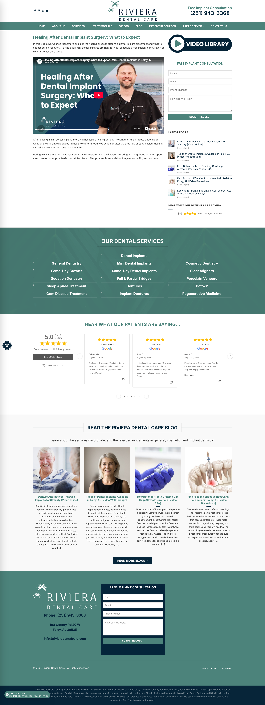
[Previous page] (118, 396)
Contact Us (219, 26)
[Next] (235, 492)
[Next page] (146, 396)
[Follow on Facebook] (35, 11)
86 (140, 396)
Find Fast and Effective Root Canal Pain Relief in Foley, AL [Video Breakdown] (204, 180)
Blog (139, 26)
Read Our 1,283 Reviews (210, 213)
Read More (189, 375)
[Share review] (123, 380)
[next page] (230, 356)
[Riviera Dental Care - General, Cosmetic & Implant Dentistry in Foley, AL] (132, 11)
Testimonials (102, 26)
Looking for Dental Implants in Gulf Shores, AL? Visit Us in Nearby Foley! (204, 192)
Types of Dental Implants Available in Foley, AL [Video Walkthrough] (203, 155)
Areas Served (192, 26)
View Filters (53, 365)
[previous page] (79, 356)
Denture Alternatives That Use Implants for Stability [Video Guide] (201, 143)
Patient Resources (162, 26)
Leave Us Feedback (53, 357)
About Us (58, 26)
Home (41, 26)
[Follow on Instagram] (39, 11)
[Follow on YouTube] (47, 11)
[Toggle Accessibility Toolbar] (7, 345)
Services (78, 26)
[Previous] (29, 492)
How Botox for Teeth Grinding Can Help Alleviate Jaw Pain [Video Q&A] (200, 167)
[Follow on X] (43, 11)
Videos (124, 26)
